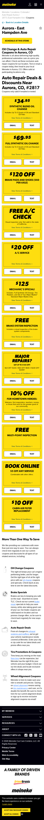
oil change (27, 580)
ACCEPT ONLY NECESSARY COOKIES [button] (16, 810)
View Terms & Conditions (21, 118)
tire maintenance (20, 688)
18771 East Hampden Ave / (14, 18)
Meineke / (6, 12)
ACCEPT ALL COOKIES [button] (11, 814)
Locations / (16, 12)
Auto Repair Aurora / (11, 15)
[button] (22, 814)
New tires (15, 658)
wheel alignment (20, 685)
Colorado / (25, 12)
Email (13, 125)
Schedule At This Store (17, 41)
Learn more (7, 804)
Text (32, 125)
